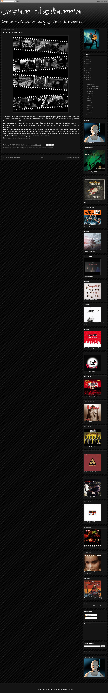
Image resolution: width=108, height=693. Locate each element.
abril (88, 105)
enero (89, 112)
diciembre (90, 82)
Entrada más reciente (11, 157)
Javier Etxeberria (41, 10)
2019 (87, 63)
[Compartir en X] (50, 145)
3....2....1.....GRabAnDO (93, 88)
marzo (89, 107)
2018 (87, 66)
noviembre (90, 84)
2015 (87, 73)
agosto (89, 96)
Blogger (70, 689)
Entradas (88, 615)
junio (88, 100)
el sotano (13, 148)
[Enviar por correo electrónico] (47, 145)
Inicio (43, 157)
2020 (87, 61)
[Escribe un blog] (48, 145)
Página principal (88, 651)
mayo (89, 103)
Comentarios (89, 617)
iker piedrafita (21, 148)
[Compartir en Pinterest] (53, 145)
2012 (87, 80)
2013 (87, 77)
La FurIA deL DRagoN (93, 86)
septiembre (90, 93)
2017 (87, 68)
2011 (87, 115)
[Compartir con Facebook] (51, 145)
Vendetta (50, 148)
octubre (89, 91)
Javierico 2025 (88, 657)
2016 (87, 70)
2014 (87, 75)
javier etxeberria (32, 148)
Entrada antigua (72, 157)
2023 (87, 59)
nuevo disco (43, 148)
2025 (87, 56)
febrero (89, 109)
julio (88, 98)
